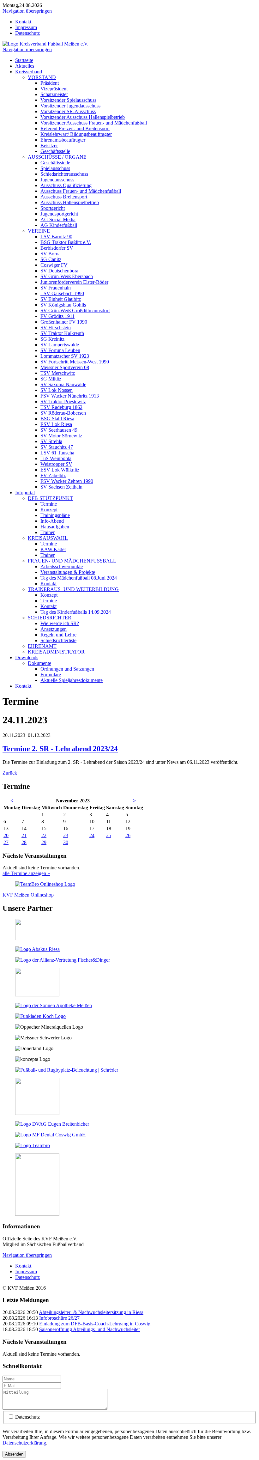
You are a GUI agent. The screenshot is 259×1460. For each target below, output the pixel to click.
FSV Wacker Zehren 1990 (66, 481)
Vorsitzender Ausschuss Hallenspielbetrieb (82, 117)
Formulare (50, 674)
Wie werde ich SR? (59, 623)
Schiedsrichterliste (58, 640)
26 (127, 835)
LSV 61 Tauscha (57, 452)
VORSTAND (42, 77)
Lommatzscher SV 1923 (64, 356)
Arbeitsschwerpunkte (61, 566)
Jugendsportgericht (59, 213)
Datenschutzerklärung (24, 1442)
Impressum (26, 27)
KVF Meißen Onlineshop (28, 894)
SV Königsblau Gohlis (63, 304)
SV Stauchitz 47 (56, 447)
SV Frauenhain (55, 287)
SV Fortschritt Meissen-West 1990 (74, 361)
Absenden (14, 1454)
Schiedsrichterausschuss (64, 174)
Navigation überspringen (27, 11)
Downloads (26, 657)
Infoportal (25, 492)
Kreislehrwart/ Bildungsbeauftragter (76, 134)
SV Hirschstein (55, 327)
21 (24, 835)
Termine (48, 504)
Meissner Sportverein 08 (64, 367)
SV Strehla (51, 441)
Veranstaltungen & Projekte (67, 572)
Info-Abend (52, 521)
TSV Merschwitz (57, 373)
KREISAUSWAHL (48, 538)
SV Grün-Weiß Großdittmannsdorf (75, 310)
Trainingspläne (55, 515)
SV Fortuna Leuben (60, 350)
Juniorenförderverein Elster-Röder (74, 282)
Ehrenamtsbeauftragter (62, 140)
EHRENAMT (42, 646)
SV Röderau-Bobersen (63, 413)
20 (6, 835)
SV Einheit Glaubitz (60, 299)
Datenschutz (27, 33)
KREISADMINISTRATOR (56, 651)
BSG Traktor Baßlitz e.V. (65, 242)
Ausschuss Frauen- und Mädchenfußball (80, 191)
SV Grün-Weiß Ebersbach (66, 276)
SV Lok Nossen (56, 390)
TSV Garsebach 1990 (62, 293)
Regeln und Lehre (58, 634)
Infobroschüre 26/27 (59, 1318)
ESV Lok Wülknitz (59, 469)
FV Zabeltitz (53, 475)
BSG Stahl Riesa (57, 418)
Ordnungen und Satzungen (67, 669)
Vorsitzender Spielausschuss (68, 100)
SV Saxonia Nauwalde (63, 384)
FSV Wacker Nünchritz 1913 (69, 395)
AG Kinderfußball (58, 225)
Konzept (48, 509)
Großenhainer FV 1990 (63, 322)
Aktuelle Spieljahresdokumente (71, 680)
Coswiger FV (54, 265)
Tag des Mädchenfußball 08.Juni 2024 (78, 578)
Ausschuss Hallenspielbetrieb (69, 202)
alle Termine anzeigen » (26, 873)
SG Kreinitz (52, 339)
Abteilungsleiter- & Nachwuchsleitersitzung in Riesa (91, 1312)
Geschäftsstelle (55, 151)
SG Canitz (50, 259)
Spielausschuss (55, 168)
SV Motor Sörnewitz (61, 435)
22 (43, 835)
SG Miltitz (50, 378)
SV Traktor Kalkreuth (62, 333)
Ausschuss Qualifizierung (66, 185)
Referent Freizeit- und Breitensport (75, 128)
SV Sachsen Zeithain (61, 487)
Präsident (49, 83)
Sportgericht (52, 208)
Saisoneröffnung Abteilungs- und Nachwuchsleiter (89, 1329)
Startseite (24, 60)
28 (24, 842)
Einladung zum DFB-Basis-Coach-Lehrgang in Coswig (94, 1323)
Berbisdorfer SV (56, 248)
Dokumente (39, 663)
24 (91, 835)
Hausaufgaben (54, 526)
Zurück (10, 773)
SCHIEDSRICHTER (49, 617)
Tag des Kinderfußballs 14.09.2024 (75, 612)
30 (65, 842)
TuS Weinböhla (55, 458)
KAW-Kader (53, 549)
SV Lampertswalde (59, 344)
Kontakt (23, 21)
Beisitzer (49, 145)
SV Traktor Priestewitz (63, 401)
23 (65, 835)
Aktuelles (24, 66)
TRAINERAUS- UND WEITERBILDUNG (73, 589)
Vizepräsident (54, 88)
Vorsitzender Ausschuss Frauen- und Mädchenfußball (93, 122)
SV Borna (50, 253)
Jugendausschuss (57, 179)
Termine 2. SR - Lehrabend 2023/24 (60, 749)
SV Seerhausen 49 (58, 430)
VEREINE (39, 231)
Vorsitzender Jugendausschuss (70, 105)
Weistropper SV (56, 464)
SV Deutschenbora (59, 270)
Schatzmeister (54, 94)
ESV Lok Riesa (56, 424)
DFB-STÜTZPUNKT (50, 498)
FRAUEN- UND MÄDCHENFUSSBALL (72, 560)
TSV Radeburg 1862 (61, 407)
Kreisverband (28, 71)
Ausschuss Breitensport (63, 196)
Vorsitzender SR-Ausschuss (68, 111)
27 (6, 842)
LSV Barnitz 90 (56, 236)
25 (108, 835)
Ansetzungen (53, 629)
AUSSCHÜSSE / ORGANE (57, 157)
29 (43, 842)
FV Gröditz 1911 (57, 316)
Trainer (47, 532)
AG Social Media (57, 219)
